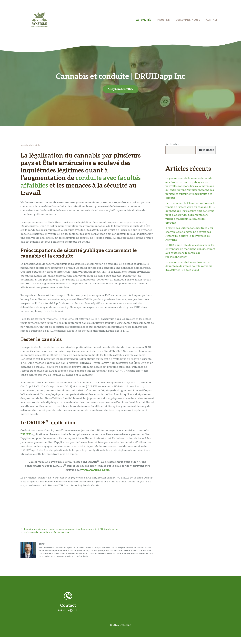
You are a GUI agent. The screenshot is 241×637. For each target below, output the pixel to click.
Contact (212, 19)
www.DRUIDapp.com (95, 469)
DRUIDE (25, 434)
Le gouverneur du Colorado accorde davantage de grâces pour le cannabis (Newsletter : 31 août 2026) (188, 266)
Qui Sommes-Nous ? (187, 19)
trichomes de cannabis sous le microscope (46, 532)
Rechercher (172, 144)
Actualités (143, 19)
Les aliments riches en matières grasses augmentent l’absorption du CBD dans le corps (71, 529)
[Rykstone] (39, 19)
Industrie (163, 19)
